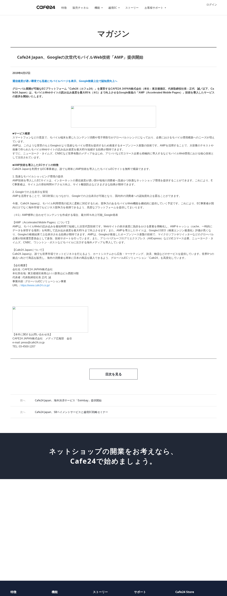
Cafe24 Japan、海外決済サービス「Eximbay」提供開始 (68, 400)
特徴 (64, 7)
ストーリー (132, 7)
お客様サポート (154, 7)
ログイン (211, 4)
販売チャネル (81, 7)
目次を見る (113, 374)
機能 (97, 7)
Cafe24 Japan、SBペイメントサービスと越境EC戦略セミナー (71, 412)
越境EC (112, 7)
